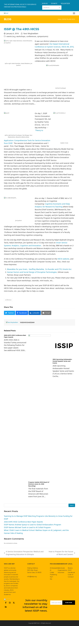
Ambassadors (54, 568)
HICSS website (63, 259)
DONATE (54, 3)
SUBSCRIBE (68, 602)
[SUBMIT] (59, 8)
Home (59, 19)
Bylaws (70, 568)
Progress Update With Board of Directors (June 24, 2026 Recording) (38, 484)
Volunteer (61, 572)
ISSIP (35, 623)
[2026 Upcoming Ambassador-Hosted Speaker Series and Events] (64, 345)
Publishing (53, 574)
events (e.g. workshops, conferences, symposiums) (27, 36)
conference (8, 300)
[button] (74, 13)
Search (72, 505)
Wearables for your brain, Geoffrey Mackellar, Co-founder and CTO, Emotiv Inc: (39, 269)
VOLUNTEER (65, 3)
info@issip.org (32, 576)
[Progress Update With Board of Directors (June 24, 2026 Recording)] (39, 407)
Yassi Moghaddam (30, 33)
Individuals (61, 568)
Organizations (62, 570)
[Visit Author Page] (12, 322)
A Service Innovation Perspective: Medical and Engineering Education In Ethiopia (23, 553)
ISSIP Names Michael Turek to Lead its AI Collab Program (27, 527)
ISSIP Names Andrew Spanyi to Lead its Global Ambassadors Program (32, 524)
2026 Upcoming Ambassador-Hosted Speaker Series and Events (62, 361)
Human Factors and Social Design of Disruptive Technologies (32, 272)
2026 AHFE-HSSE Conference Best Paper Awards (23, 522)
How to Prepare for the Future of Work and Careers (60, 553)
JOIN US (45, 3)
